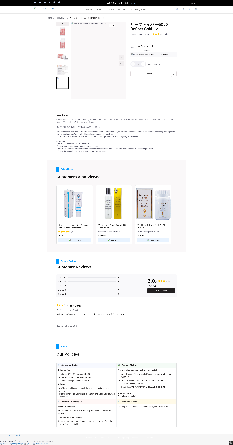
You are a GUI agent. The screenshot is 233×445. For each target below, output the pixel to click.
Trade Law (149, 438)
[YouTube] (44, 444)
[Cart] (190, 9)
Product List (61, 18)
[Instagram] (15, 444)
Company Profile (138, 9)
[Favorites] (183, 9)
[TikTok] (36, 444)
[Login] (196, 9)
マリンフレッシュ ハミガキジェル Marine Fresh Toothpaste (73, 226)
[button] (62, 31)
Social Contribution (118, 9)
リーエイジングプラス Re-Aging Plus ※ (151, 226)
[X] (22, 444)
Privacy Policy (123, 438)
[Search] (177, 9)
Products (100, 9)
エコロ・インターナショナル (11, 435)
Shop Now (132, 3)
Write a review (161, 291)
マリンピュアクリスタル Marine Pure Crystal (112, 226)
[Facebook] (35, 2)
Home (89, 9)
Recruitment (137, 438)
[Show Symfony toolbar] (230, 443)
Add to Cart (150, 74)
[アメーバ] (28, 444)
